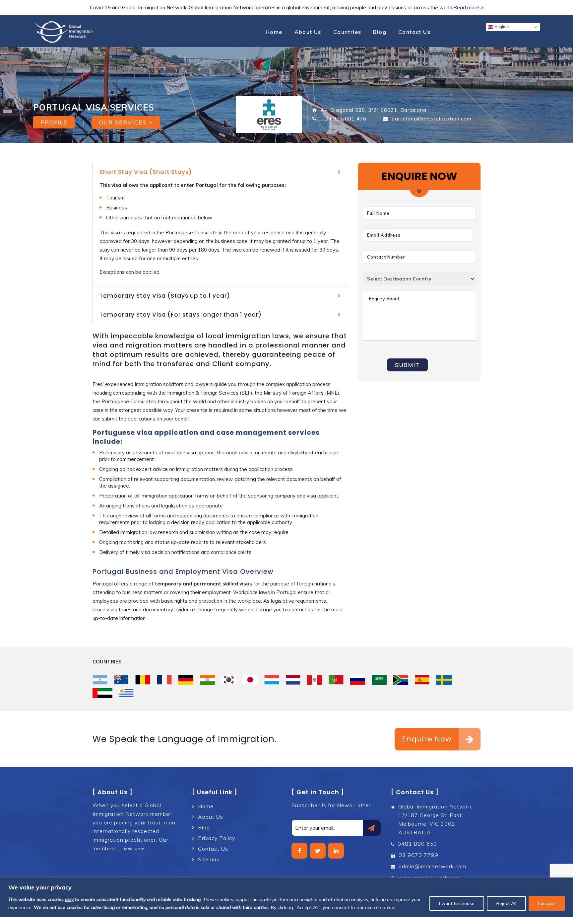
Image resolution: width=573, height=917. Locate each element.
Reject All (506, 903)
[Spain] (422, 680)
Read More (133, 848)
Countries (347, 32)
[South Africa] (400, 680)
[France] (164, 680)
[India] (207, 680)
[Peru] (314, 680)
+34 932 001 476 (343, 118)
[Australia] (121, 680)
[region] (286, 897)
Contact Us (414, 32)
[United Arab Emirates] (102, 693)
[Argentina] (100, 680)
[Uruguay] (126, 693)
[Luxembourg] (271, 680)
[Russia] (357, 680)
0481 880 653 (417, 843)
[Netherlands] (293, 680)
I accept (546, 903)
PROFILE (53, 122)
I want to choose (457, 903)
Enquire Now (427, 739)
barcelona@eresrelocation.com (432, 118)
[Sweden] (444, 680)
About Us (307, 32)
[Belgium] (142, 680)
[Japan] (250, 680)
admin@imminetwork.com (432, 866)
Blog (379, 32)
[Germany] (185, 680)
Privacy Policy (216, 838)
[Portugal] (336, 680)
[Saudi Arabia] (379, 680)
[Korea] (229, 680)
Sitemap (209, 859)
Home (274, 32)
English (501, 26)
